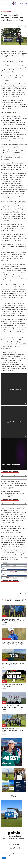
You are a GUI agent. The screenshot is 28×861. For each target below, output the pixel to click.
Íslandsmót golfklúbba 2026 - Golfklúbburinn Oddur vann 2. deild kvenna (12, 707)
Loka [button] (4, 857)
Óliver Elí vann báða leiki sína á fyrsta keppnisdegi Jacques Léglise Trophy (13, 643)
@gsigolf (14, 796)
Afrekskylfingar (6, 638)
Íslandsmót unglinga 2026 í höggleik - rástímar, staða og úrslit (13, 664)
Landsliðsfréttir (7, 11)
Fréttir (2, 11)
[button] (8, 774)
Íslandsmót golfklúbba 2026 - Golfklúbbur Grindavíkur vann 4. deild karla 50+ (13, 620)
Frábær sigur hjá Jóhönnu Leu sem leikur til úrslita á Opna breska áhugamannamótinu (13, 17)
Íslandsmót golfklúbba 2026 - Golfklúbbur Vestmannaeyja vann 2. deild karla (12, 730)
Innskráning (23, 3)
